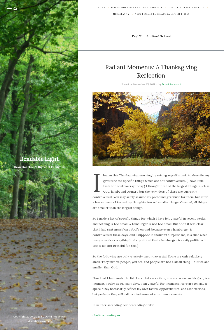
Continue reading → (106, 315)
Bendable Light (39, 159)
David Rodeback (171, 84)
